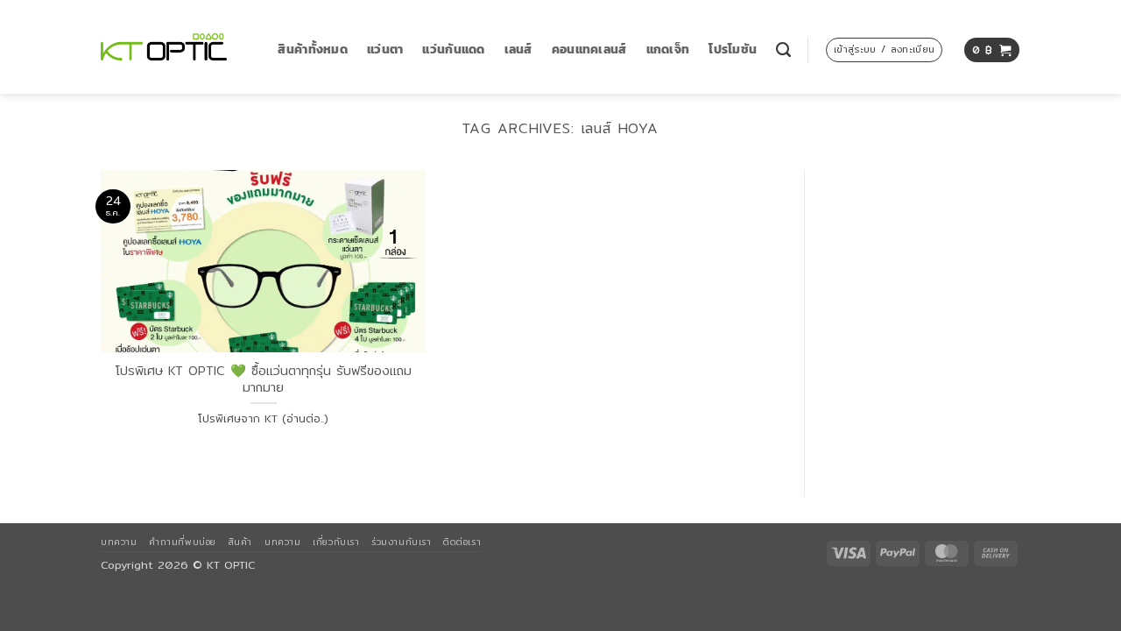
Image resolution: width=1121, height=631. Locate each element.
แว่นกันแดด (453, 49)
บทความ (119, 542)
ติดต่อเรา (462, 542)
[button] (884, 50)
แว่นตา (385, 49)
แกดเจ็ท (668, 49)
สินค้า (240, 542)
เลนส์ (518, 49)
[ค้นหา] (783, 49)
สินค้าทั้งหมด (313, 49)
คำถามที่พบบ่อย (182, 542)
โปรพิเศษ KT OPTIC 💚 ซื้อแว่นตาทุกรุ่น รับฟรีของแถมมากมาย (264, 379)
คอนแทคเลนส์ (589, 49)
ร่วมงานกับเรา (401, 542)
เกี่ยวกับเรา (336, 542)
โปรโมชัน (733, 49)
